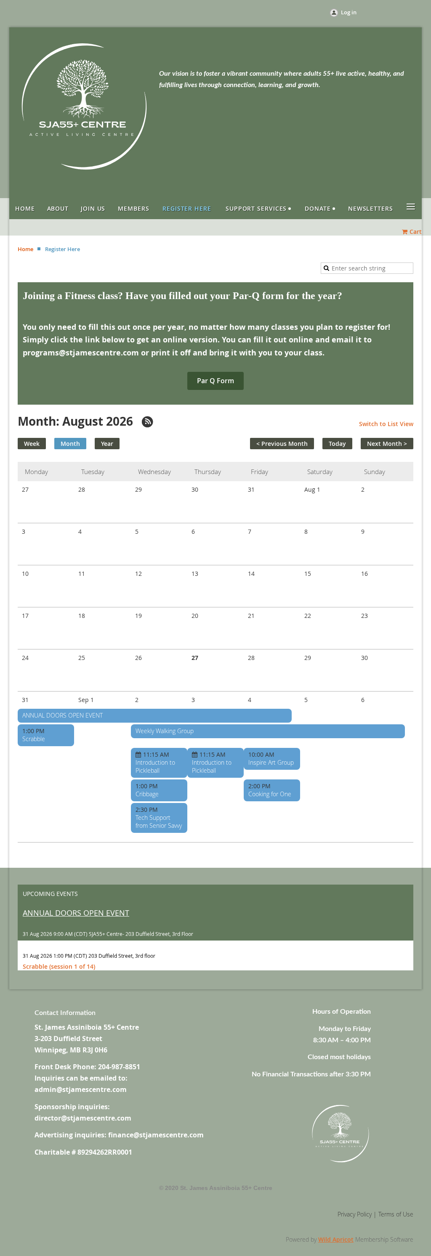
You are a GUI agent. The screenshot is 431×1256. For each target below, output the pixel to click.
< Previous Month (282, 444)
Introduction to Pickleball (155, 766)
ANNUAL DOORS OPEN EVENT (62, 715)
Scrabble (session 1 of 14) (59, 966)
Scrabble (33, 739)
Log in (349, 12)
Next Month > (387, 444)
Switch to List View (386, 424)
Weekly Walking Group (165, 731)
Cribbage (147, 794)
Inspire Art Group (271, 762)
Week (32, 444)
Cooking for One (269, 794)
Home (25, 249)
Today (337, 444)
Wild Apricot (336, 1239)
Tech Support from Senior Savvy (159, 821)
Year (107, 444)
